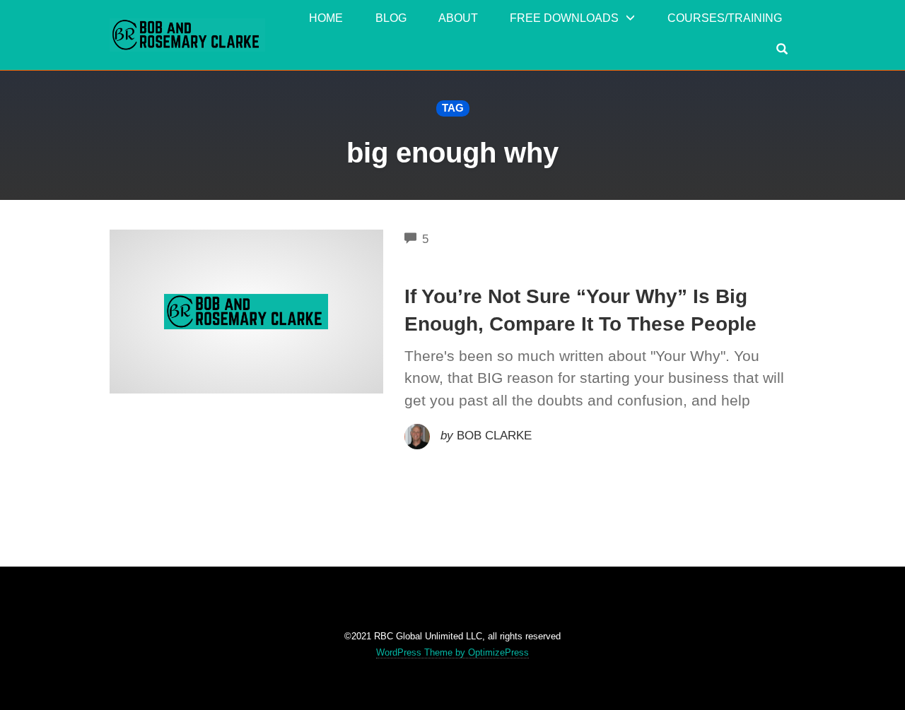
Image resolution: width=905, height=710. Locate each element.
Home (326, 18)
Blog (391, 18)
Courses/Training (724, 18)
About (458, 18)
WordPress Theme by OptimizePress (452, 652)
